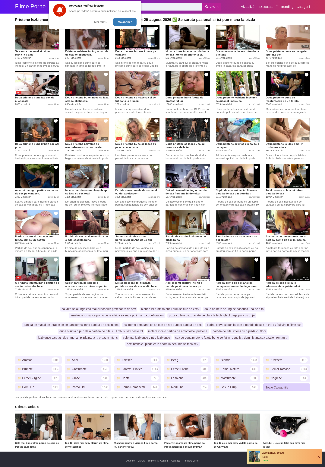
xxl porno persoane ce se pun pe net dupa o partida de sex (163, 324)
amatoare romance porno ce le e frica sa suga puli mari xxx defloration (117, 315)
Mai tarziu (100, 22)
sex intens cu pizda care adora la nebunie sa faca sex (162, 344)
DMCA (141, 460)
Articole (130, 460)
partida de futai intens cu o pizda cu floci (239, 331)
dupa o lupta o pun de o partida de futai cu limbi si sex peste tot (101, 331)
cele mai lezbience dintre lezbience (146, 337)
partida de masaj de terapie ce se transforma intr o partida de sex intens (71, 324)
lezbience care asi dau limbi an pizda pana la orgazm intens (78, 337)
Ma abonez (125, 22)
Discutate (266, 7)
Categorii (303, 7)
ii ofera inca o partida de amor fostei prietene (177, 331)
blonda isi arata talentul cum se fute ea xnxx (170, 309)
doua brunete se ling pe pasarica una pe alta (234, 309)
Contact (175, 460)
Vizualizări (248, 7)
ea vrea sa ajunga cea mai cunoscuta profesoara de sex (99, 309)
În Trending (284, 7)
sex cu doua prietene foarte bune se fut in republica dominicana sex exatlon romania (231, 337)
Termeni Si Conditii (158, 460)
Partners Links (191, 460)
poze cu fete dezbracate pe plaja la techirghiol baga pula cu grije (212, 315)
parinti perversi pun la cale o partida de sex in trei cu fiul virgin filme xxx (254, 324)
